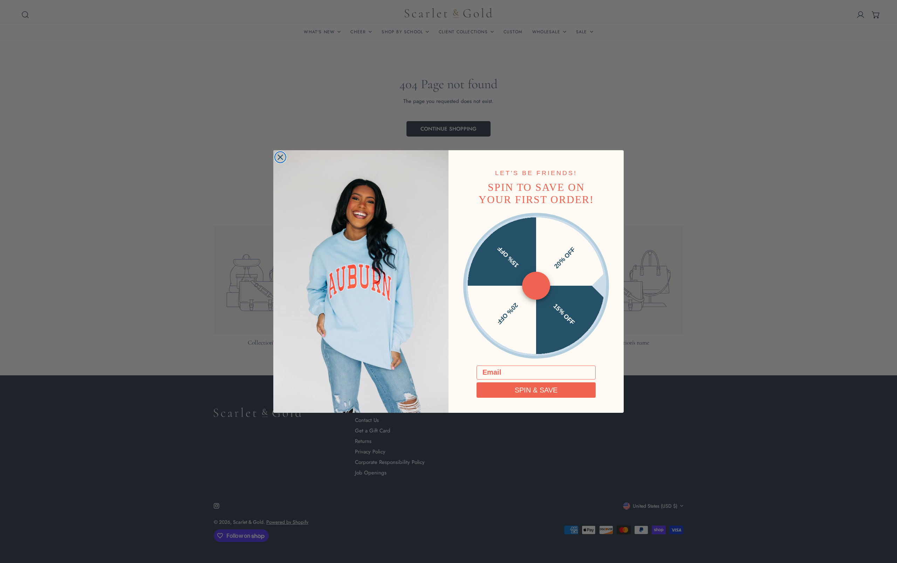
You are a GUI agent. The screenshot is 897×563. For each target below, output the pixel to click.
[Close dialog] (280, 157)
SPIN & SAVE (536, 390)
